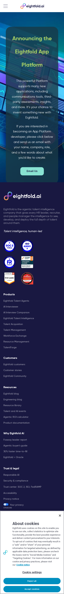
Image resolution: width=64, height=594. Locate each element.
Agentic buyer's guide (15, 445)
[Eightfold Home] (32, 6)
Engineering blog (12, 399)
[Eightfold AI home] (22, 196)
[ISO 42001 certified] (27, 246)
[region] (32, 552)
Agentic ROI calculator (16, 417)
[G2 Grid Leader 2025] (9, 278)
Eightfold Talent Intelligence (18, 318)
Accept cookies (32, 589)
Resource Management (16, 341)
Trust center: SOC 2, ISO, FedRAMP (22, 486)
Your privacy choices (13, 506)
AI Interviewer (10, 306)
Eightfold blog (11, 393)
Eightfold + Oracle (13, 457)
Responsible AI (11, 474)
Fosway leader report (15, 439)
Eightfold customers (14, 364)
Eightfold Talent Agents (16, 300)
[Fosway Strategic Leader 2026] (27, 262)
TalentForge (10, 347)
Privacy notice (11, 498)
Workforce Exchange (14, 335)
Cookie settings (32, 572)
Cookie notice (23, 565)
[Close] (60, 515)
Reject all (31, 581)
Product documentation (16, 422)
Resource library (12, 405)
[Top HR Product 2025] (27, 278)
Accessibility (10, 493)
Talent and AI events (14, 411)
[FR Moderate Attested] (9, 262)
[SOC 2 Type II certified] (9, 246)
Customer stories (12, 370)
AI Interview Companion (16, 312)
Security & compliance (15, 480)
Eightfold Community (14, 376)
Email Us (32, 171)
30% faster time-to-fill (15, 451)
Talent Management (14, 330)
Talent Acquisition (13, 324)
